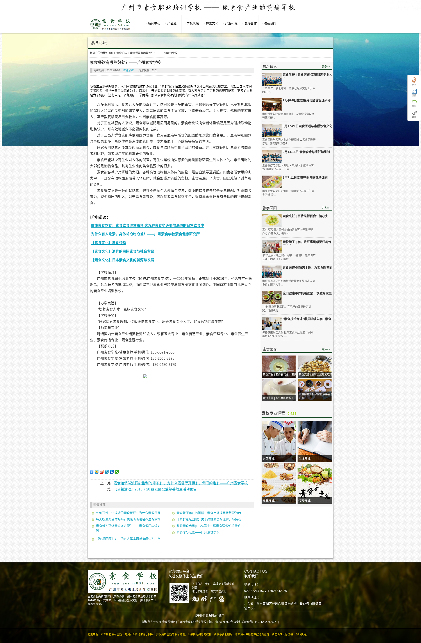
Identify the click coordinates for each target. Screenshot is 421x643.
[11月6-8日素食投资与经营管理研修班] (272, 104)
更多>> (326, 66)
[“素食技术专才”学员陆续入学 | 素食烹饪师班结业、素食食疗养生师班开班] (272, 323)
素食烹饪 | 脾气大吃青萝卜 (278, 398)
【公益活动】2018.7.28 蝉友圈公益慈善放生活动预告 (155, 489)
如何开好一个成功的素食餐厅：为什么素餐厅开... (129, 513)
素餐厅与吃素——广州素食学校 (198, 532)
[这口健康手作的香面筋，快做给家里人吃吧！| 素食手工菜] (272, 297)
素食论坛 (121, 53)
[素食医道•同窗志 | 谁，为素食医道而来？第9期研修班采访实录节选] (272, 272)
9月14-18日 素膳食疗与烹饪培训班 (306, 152)
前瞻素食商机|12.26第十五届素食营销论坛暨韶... (210, 526)
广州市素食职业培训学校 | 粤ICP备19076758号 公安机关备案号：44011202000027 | (227, 621)
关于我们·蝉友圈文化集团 (209, 615)
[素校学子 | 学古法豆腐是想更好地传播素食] (272, 246)
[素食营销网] (110, 29)
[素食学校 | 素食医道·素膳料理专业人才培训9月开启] (272, 79)
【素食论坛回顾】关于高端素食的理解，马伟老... (210, 519)
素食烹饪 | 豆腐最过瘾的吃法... (316, 374)
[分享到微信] (117, 472)
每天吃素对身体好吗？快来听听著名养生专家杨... (129, 519)
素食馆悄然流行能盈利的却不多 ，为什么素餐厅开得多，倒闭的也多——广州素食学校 (181, 483)
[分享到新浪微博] (102, 472)
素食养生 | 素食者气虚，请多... (280, 374)
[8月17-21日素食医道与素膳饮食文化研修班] (272, 130)
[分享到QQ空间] (97, 472)
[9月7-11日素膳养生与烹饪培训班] (272, 182)
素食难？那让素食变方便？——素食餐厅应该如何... (128, 528)
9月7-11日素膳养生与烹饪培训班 (305, 177)
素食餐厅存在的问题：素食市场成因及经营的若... (210, 513)
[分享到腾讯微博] (107, 472)
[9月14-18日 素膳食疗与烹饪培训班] (272, 156)
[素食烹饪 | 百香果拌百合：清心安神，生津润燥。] (272, 220)
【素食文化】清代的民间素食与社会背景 (122, 251)
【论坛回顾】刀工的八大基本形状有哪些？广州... (129, 539)
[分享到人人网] (112, 472)
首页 (111, 53)
